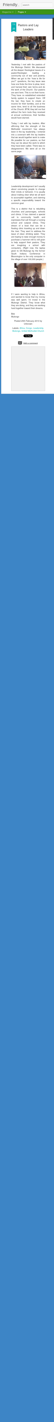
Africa (22, 328)
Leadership (38, 328)
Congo (29, 328)
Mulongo (16, 330)
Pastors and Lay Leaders (28, 27)
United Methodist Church (32, 330)
